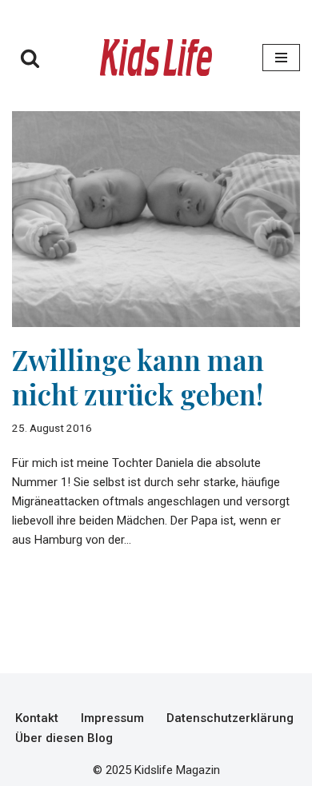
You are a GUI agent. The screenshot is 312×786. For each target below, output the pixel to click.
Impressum (112, 718)
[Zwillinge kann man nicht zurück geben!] (156, 219)
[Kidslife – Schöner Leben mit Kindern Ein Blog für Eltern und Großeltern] (156, 57)
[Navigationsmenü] (281, 57)
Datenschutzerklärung (230, 718)
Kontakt (36, 718)
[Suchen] (30, 58)
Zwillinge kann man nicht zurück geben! (138, 377)
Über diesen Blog (64, 738)
